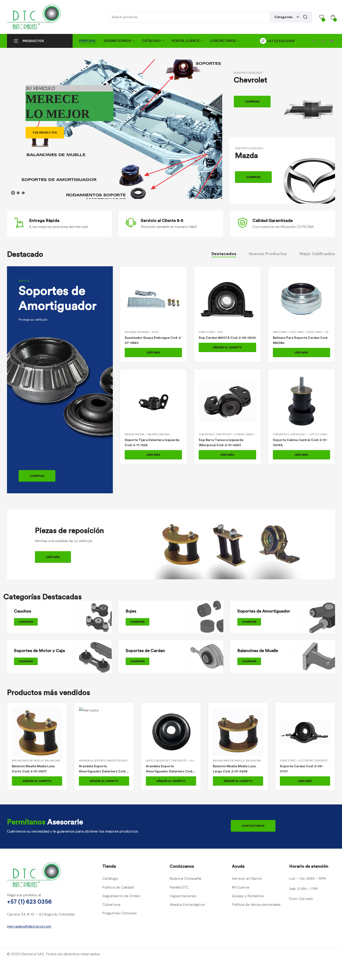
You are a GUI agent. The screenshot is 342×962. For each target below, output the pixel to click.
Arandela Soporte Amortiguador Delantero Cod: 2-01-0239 (102, 771)
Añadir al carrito (227, 347)
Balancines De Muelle (162, 760)
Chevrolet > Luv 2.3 (304, 434)
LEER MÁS (53, 557)
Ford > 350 (215, 332)
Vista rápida (153, 305)
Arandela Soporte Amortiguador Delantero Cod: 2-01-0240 (35, 771)
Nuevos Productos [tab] (268, 254)
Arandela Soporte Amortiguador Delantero (45, 760)
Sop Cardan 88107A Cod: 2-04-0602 (227, 337)
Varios (250, 434)
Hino (276, 332)
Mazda (129, 434)
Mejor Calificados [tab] (317, 254)
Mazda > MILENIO (146, 434)
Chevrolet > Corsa (230, 434)
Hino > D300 (306, 332)
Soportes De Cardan (263, 760)
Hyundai (130, 332)
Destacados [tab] (223, 254)
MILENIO (164, 434)
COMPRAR (252, 101)
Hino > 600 (288, 332)
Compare (142, 305)
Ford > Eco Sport (234, 760)
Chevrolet (207, 434)
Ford (202, 332)
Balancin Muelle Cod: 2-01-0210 (304, 766)
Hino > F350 (324, 332)
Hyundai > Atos (148, 332)
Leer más (153, 352)
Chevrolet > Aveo (117, 760)
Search (305, 17)
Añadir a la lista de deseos (164, 305)
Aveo (82, 760)
